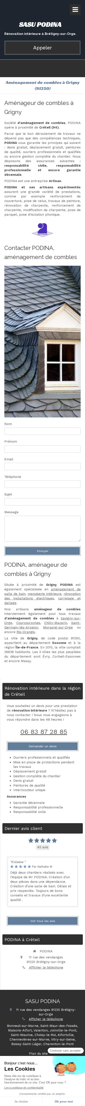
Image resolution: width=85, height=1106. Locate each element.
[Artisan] (42, 230)
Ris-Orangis (26, 632)
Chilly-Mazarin (55, 623)
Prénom (10, 441)
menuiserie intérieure (44, 594)
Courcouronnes (28, 623)
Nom (8, 424)
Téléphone (12, 477)
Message (11, 512)
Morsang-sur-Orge (58, 627)
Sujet (8, 494)
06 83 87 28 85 (43, 731)
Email (8, 459)
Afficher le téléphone (46, 967)
